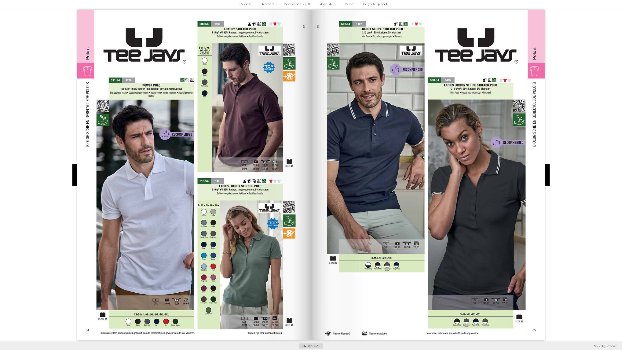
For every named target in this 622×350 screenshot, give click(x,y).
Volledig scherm (605, 346)
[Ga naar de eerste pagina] (287, 346)
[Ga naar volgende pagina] (327, 346)
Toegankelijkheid (375, 4)
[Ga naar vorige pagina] (295, 346)
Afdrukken (328, 4)
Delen (349, 4)
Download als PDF (297, 4)
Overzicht (267, 4)
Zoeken (245, 4)
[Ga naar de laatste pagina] (335, 346)
